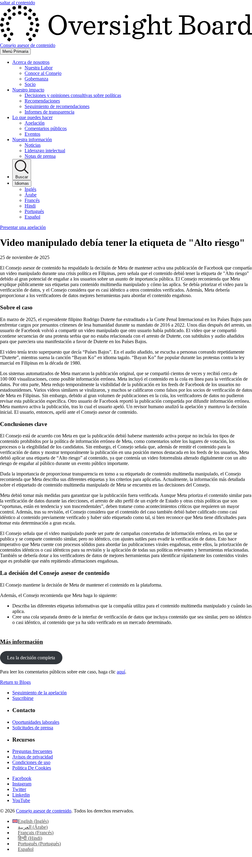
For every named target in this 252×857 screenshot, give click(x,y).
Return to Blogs (15, 682)
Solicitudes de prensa (32, 727)
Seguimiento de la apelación (39, 692)
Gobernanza (36, 78)
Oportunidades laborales (35, 722)
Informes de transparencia (49, 111)
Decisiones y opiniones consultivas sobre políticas (73, 95)
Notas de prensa (40, 156)
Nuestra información (32, 139)
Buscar (21, 177)
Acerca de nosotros (30, 62)
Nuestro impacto (28, 89)
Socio (30, 84)
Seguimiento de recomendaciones (57, 106)
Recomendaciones (42, 100)
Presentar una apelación (23, 227)
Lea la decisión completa (31, 657)
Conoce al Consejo (43, 73)
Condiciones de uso (31, 762)
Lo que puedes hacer (32, 117)
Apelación (35, 123)
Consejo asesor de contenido (43, 810)
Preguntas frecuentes (32, 751)
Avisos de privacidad (32, 756)
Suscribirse (22, 698)
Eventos (32, 134)
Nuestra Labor (39, 67)
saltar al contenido (17, 2)
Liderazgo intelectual (45, 150)
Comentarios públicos (46, 128)
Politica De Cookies (31, 767)
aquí (121, 671)
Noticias (33, 145)
